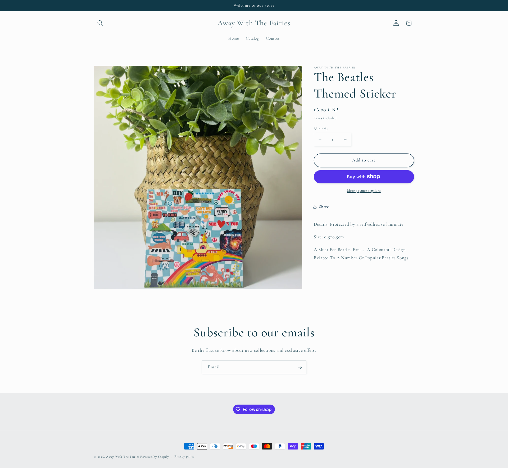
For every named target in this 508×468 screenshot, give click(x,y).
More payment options (364, 190)
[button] (100, 23)
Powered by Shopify (154, 456)
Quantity (321, 128)
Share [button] (324, 206)
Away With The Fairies (123, 456)
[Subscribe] (299, 367)
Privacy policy (184, 456)
